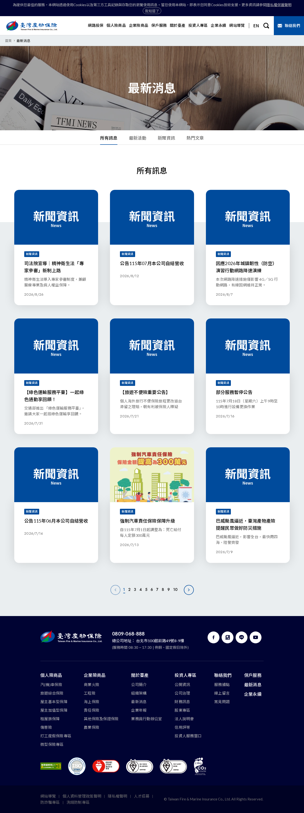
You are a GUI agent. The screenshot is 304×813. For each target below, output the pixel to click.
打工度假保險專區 (55, 736)
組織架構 (139, 693)
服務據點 (222, 684)
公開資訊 (182, 684)
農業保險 (91, 727)
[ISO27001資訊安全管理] (105, 766)
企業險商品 (95, 675)
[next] (189, 590)
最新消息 (139, 701)
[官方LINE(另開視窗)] (241, 637)
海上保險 (91, 701)
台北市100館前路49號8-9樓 (160, 640)
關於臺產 (139, 675)
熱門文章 (195, 137)
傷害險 (46, 727)
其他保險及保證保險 (101, 718)
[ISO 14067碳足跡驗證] (173, 766)
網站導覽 (48, 796)
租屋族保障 (50, 718)
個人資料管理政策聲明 (81, 796)
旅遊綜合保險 (52, 693)
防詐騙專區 (50, 802)
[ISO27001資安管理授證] (77, 766)
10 (175, 589)
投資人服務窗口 (188, 736)
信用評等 (182, 727)
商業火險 (91, 684)
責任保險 (91, 710)
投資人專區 (185, 675)
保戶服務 (252, 675)
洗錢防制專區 (78, 802)
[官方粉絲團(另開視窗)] (213, 637)
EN (256, 25)
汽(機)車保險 (51, 684)
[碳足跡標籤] (200, 766)
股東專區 (182, 710)
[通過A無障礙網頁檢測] (50, 766)
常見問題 (222, 701)
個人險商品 (51, 675)
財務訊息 (182, 701)
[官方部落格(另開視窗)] (227, 637)
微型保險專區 (52, 744)
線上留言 (222, 693)
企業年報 (139, 710)
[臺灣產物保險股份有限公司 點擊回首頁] (32, 25)
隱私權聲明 (117, 796)
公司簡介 (139, 684)
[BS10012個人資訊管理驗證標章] (139, 766)
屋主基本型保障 (53, 701)
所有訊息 (109, 137)
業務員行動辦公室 (146, 718)
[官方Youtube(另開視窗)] (255, 637)
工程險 (89, 693)
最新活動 (137, 137)
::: (1, 147)
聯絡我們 (223, 675)
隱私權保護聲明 (278, 5)
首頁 (8, 41)
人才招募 (141, 796)
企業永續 (252, 694)
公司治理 (182, 693)
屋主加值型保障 (53, 710)
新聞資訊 (166, 137)
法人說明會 (184, 718)
